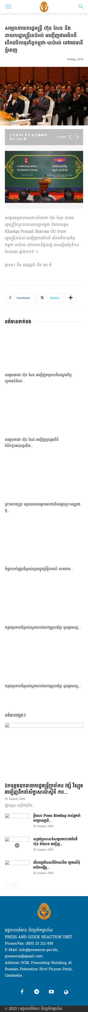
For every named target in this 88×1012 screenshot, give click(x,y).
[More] (71, 298)
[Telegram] (37, 992)
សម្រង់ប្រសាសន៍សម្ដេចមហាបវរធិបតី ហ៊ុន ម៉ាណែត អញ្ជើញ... (55, 841)
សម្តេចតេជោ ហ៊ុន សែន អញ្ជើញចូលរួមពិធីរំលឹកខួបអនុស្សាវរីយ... (32, 442)
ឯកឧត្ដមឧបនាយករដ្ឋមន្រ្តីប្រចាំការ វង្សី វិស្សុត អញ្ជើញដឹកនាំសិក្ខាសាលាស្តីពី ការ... (44, 789)
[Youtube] (51, 992)
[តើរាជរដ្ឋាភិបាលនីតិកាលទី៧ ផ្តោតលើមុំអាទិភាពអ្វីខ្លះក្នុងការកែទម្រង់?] (17, 868)
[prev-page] (8, 885)
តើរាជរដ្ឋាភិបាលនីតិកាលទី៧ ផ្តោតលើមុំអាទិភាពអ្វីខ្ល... (56, 865)
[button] (8, 6)
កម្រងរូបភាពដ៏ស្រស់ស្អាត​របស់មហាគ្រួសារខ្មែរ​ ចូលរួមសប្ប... (43, 627)
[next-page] (16, 885)
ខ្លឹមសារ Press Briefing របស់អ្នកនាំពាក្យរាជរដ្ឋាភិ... (56, 818)
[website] (66, 992)
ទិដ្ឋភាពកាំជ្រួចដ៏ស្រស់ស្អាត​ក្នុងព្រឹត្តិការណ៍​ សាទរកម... (39, 569)
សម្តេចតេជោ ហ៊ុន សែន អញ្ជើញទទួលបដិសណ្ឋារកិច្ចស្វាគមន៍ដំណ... (38, 378)
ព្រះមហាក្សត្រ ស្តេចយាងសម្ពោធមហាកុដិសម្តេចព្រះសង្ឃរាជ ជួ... (42, 507)
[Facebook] (22, 992)
